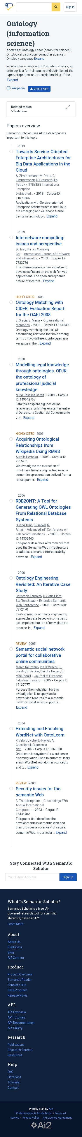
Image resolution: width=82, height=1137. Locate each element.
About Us (14, 942)
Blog (12, 953)
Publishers (15, 947)
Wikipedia (16, 88)
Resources (15, 1055)
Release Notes (18, 995)
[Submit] (56, 7)
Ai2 (51, 1108)
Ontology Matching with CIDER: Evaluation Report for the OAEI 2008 (40, 308)
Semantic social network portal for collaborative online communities (40, 655)
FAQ (10, 1072)
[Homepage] (8, 7)
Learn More (15, 924)
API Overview (17, 1012)
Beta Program (17, 990)
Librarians (14, 1077)
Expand (39, 58)
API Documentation (21, 1023)
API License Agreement (57, 1117)
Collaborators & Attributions (34, 1113)
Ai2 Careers (16, 958)
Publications (16, 1045)
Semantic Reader (20, 979)
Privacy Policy (31, 1117)
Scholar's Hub (17, 985)
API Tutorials (16, 1017)
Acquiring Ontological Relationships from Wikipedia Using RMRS (38, 445)
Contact (13, 1087)
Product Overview (20, 974)
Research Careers (20, 1050)
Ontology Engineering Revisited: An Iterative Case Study (43, 584)
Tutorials (14, 1082)
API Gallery (15, 1028)
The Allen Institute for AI (41, 1125)
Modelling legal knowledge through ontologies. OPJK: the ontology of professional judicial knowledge (42, 377)
